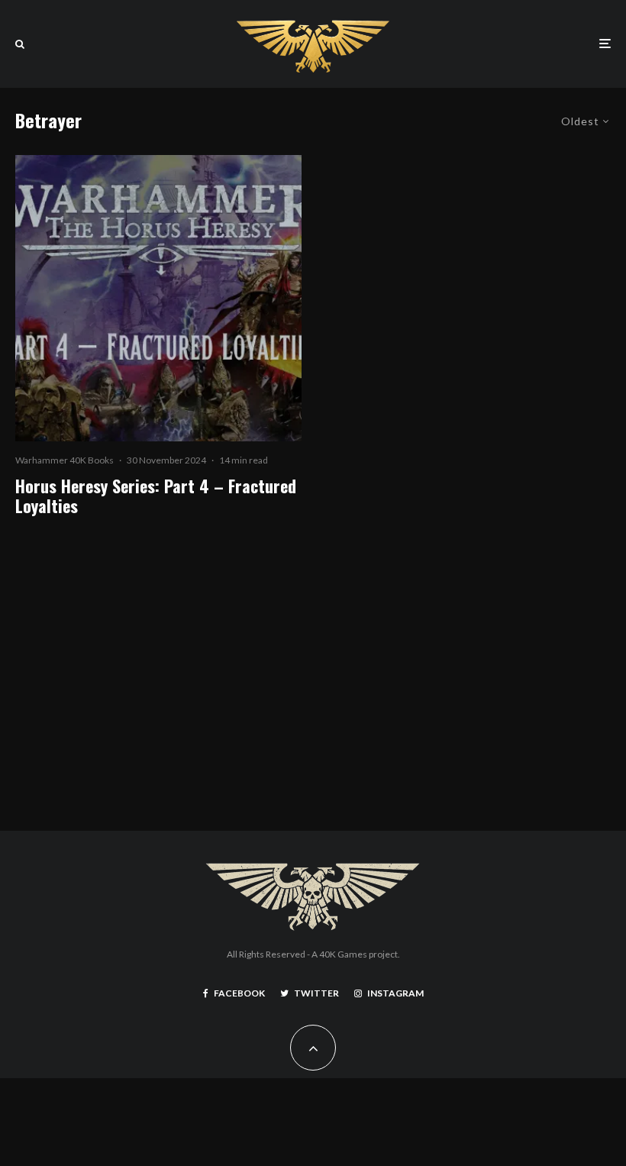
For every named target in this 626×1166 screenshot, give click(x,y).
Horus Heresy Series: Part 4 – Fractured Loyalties (155, 496)
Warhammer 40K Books (64, 460)
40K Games (343, 954)
